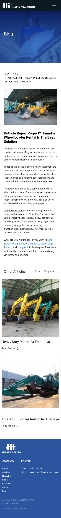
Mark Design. (23, 509)
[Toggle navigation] (54, 6)
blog (15, 74)
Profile (5, 468)
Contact (5, 487)
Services (6, 472)
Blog (4, 491)
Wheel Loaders (38, 243)
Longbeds (23, 247)
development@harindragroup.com (44, 472)
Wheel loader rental (14, 210)
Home (6, 74)
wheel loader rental (46, 192)
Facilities (6, 483)
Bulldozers (23, 243)
